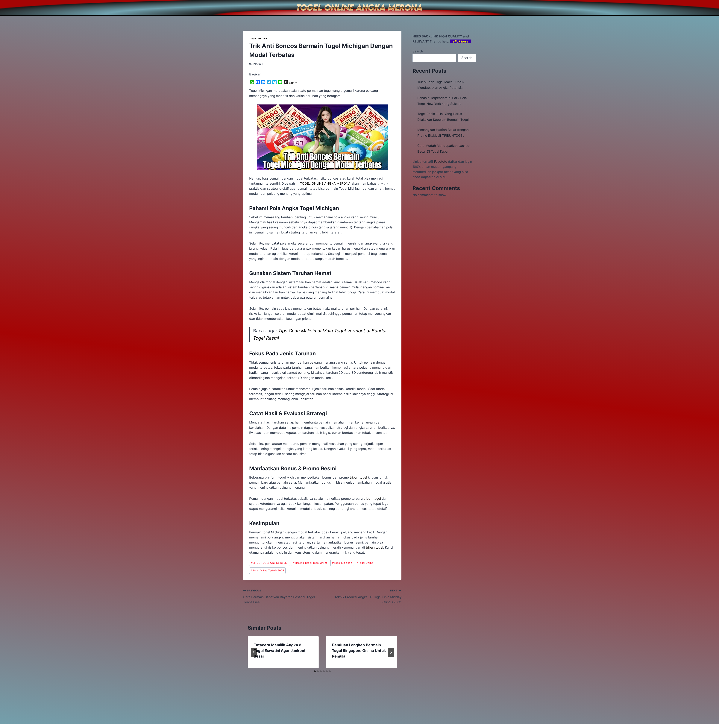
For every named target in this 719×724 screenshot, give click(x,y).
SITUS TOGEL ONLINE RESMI (269, 562)
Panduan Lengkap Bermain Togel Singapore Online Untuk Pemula (359, 650)
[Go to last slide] (254, 652)
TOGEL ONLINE (258, 38)
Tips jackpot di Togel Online (310, 562)
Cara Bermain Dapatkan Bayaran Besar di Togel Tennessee (279, 596)
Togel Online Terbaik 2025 (267, 570)
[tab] (315, 671)
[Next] (391, 652)
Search (417, 51)
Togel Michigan (342, 562)
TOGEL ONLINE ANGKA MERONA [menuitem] (325, 183)
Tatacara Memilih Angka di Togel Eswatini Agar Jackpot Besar (280, 650)
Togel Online (365, 562)
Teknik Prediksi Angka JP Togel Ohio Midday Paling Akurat (367, 596)
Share (293, 83)
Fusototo (440, 161)
